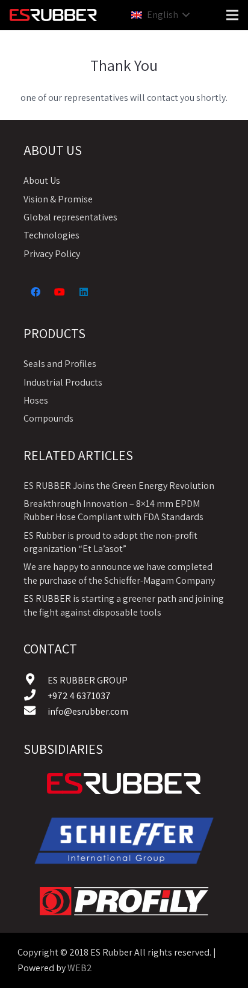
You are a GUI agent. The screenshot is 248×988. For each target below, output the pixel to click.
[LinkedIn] (84, 292)
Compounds (48, 418)
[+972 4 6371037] (35, 696)
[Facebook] (35, 292)
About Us (41, 180)
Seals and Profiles (59, 363)
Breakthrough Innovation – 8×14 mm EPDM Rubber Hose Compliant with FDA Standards (113, 510)
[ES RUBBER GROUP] (35, 680)
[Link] (124, 783)
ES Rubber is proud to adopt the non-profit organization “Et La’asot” (110, 542)
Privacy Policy (51, 253)
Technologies (51, 235)
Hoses (35, 400)
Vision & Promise (58, 199)
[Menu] (232, 15)
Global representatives (70, 217)
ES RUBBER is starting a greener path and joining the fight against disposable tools (123, 605)
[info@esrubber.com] (35, 712)
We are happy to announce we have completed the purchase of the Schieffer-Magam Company (119, 573)
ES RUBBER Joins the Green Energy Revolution (118, 485)
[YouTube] (60, 292)
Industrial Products (62, 382)
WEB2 (79, 968)
